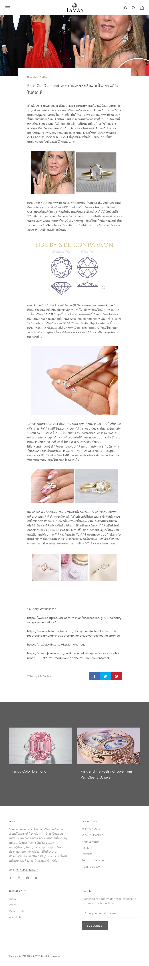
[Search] (134, 8)
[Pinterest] (27, 877)
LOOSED (87, 854)
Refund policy (91, 867)
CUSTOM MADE (91, 829)
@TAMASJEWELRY (27, 869)
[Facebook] (10, 877)
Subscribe (94, 926)
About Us (15, 917)
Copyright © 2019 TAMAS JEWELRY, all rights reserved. (35, 956)
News (12, 898)
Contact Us (16, 911)
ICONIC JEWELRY (92, 835)
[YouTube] (36, 877)
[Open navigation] (7, 7)
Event (12, 905)
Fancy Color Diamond (29, 771)
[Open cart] (142, 8)
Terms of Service (93, 860)
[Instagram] (19, 877)
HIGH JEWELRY (91, 842)
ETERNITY (87, 848)
